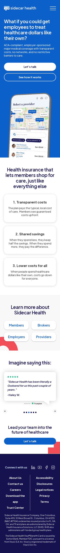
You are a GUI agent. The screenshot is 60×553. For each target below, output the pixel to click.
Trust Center (15, 507)
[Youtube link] (40, 467)
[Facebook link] (46, 467)
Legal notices (45, 489)
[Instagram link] (53, 467)
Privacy (45, 495)
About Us (15, 478)
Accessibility (44, 478)
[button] (53, 8)
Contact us (15, 484)
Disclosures (44, 484)
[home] (20, 8)
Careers (15, 489)
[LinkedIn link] (33, 467)
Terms (44, 501)
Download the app (15, 498)
